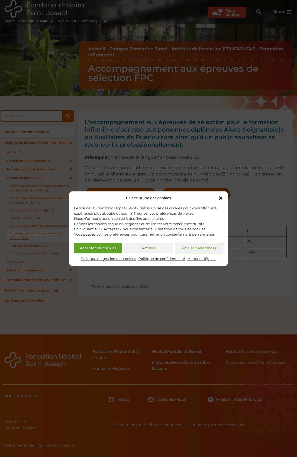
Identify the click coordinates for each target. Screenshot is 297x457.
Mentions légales (201, 259)
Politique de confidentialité (161, 259)
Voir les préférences (199, 248)
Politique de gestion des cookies (108, 259)
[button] (220, 198)
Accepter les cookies (98, 248)
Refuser (148, 248)
